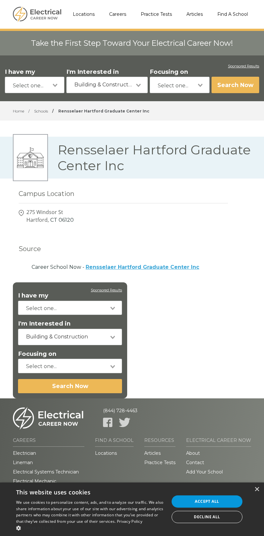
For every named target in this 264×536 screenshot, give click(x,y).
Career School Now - (115, 267)
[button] (90, 528)
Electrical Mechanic (34, 481)
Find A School (232, 14)
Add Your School (204, 472)
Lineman (23, 462)
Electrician (24, 453)
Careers (117, 14)
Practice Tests (156, 14)
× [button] (256, 489)
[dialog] (132, 509)
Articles (194, 14)
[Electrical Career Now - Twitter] (124, 422)
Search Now (235, 85)
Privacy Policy (129, 521)
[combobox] (34, 85)
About (193, 453)
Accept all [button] (207, 501)
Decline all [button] (207, 517)
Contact (195, 462)
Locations (84, 14)
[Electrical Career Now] (37, 14)
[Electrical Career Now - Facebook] (107, 422)
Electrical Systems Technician (46, 472)
